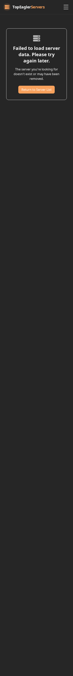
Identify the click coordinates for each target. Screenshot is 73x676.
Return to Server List (36, 89)
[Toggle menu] (66, 7)
